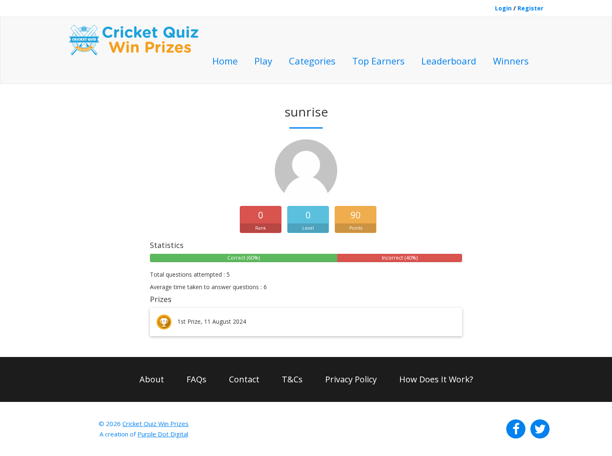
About (151, 379)
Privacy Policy (351, 379)
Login (503, 8)
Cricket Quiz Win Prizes (155, 423)
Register (530, 8)
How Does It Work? (436, 379)
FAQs (196, 379)
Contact (244, 379)
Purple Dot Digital (162, 434)
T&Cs (292, 379)
